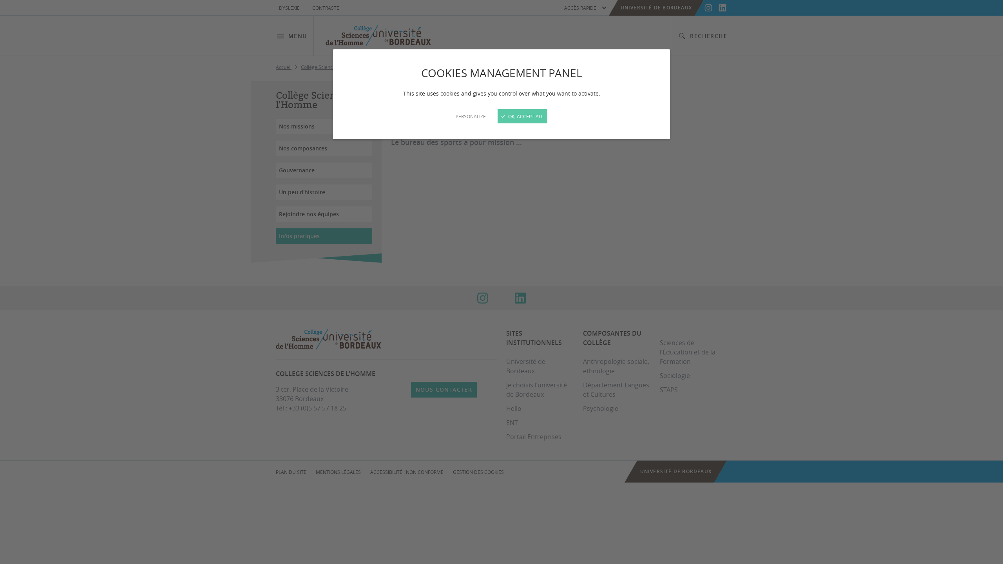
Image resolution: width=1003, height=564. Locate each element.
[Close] (501, 282)
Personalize (471, 116)
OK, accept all (525, 116)
